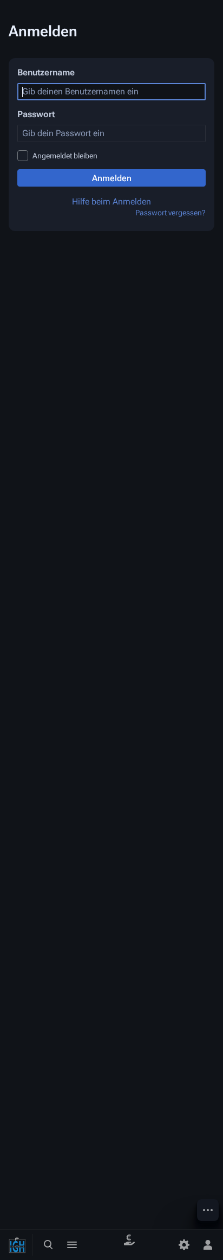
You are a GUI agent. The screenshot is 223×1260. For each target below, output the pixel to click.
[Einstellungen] (184, 1245)
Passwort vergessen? (170, 212)
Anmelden (112, 178)
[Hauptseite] (17, 1245)
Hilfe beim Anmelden (111, 201)
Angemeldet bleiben (64, 155)
